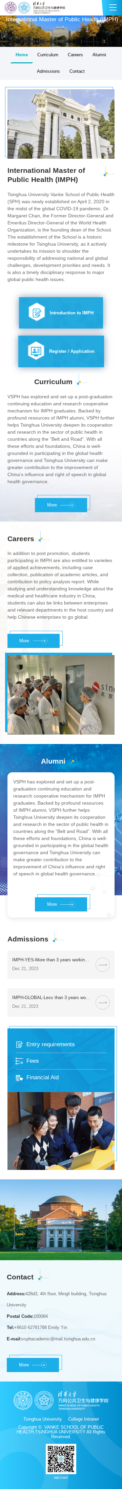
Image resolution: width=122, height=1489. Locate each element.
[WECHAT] (61, 1459)
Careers (75, 55)
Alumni (99, 55)
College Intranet (83, 1419)
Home (22, 55)
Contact (77, 71)
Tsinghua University (42, 1419)
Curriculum (47, 55)
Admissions (48, 71)
